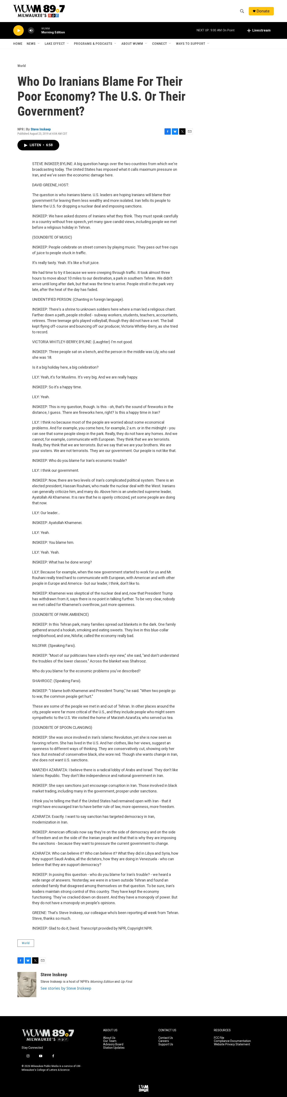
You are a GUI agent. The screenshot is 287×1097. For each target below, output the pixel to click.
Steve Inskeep (41, 129)
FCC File (219, 1037)
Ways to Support (190, 43)
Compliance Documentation (232, 1041)
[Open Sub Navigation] (39, 43)
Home (17, 43)
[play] (18, 30)
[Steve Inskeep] (26, 984)
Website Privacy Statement (232, 1044)
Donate (263, 11)
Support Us (165, 1044)
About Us (109, 1037)
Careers (163, 1041)
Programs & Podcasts (93, 43)
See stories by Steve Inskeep (66, 988)
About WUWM (132, 43)
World (21, 66)
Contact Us (165, 1037)
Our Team (109, 1041)
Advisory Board (113, 1044)
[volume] (31, 30)
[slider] (37, 30)
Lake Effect (55, 43)
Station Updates (114, 1047)
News (31, 43)
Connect (159, 43)
